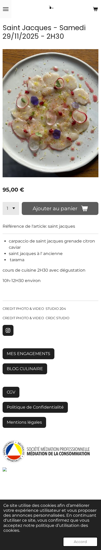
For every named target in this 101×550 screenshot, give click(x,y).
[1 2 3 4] (11, 208)
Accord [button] (80, 541)
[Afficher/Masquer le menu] (5, 9)
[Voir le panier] (95, 9)
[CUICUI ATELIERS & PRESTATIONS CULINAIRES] (15, 470)
